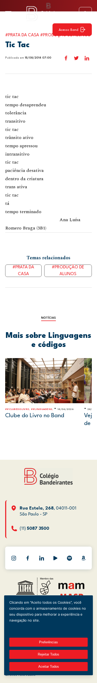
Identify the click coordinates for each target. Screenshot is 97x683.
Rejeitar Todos (48, 654)
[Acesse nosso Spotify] (69, 558)
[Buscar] (85, 13)
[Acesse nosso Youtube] (55, 558)
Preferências (48, 642)
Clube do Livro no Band (34, 416)
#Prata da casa (23, 270)
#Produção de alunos (68, 270)
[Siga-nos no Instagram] (14, 558)
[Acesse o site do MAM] (71, 588)
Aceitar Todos (48, 666)
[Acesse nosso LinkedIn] (41, 558)
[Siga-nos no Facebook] (28, 558)
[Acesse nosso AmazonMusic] (83, 558)
